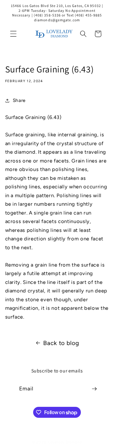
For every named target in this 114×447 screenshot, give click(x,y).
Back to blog (61, 343)
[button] (13, 33)
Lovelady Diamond (65, 442)
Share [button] (19, 100)
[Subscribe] (94, 389)
